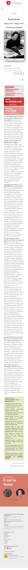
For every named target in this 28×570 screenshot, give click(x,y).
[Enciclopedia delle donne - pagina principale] (14, 3)
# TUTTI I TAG (18, 73)
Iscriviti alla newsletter (9, 551)
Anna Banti (7, 185)
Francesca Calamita (15, 27)
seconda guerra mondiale (14, 68)
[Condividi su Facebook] (19, 79)
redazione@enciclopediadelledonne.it (15, 521)
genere (5, 68)
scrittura (20, 70)
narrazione (14, 70)
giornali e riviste (7, 70)
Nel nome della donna (13, 555)
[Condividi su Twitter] (22, 79)
